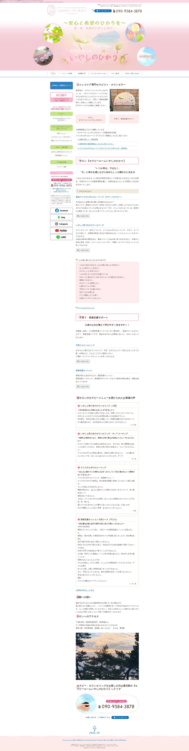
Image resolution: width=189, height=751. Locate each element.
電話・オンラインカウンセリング (61, 140)
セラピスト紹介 (102, 740)
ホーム (64, 740)
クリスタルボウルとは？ (90, 740)
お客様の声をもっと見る (85, 590)
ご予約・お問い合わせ (120, 740)
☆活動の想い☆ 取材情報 (88, 139)
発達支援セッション (61, 155)
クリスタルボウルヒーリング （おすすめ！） (63, 119)
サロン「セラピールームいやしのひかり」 (90, 119)
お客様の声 (80, 740)
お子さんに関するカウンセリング (61, 152)
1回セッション (61, 133)
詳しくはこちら (83, 216)
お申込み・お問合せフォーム (61, 85)
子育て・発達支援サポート (124, 119)
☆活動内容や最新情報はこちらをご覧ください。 (96, 144)
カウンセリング (25, 2)
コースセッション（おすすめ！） (61, 137)
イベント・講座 (61, 167)
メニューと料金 (71, 740)
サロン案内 (110, 740)
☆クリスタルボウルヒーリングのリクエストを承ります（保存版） (103, 148)
